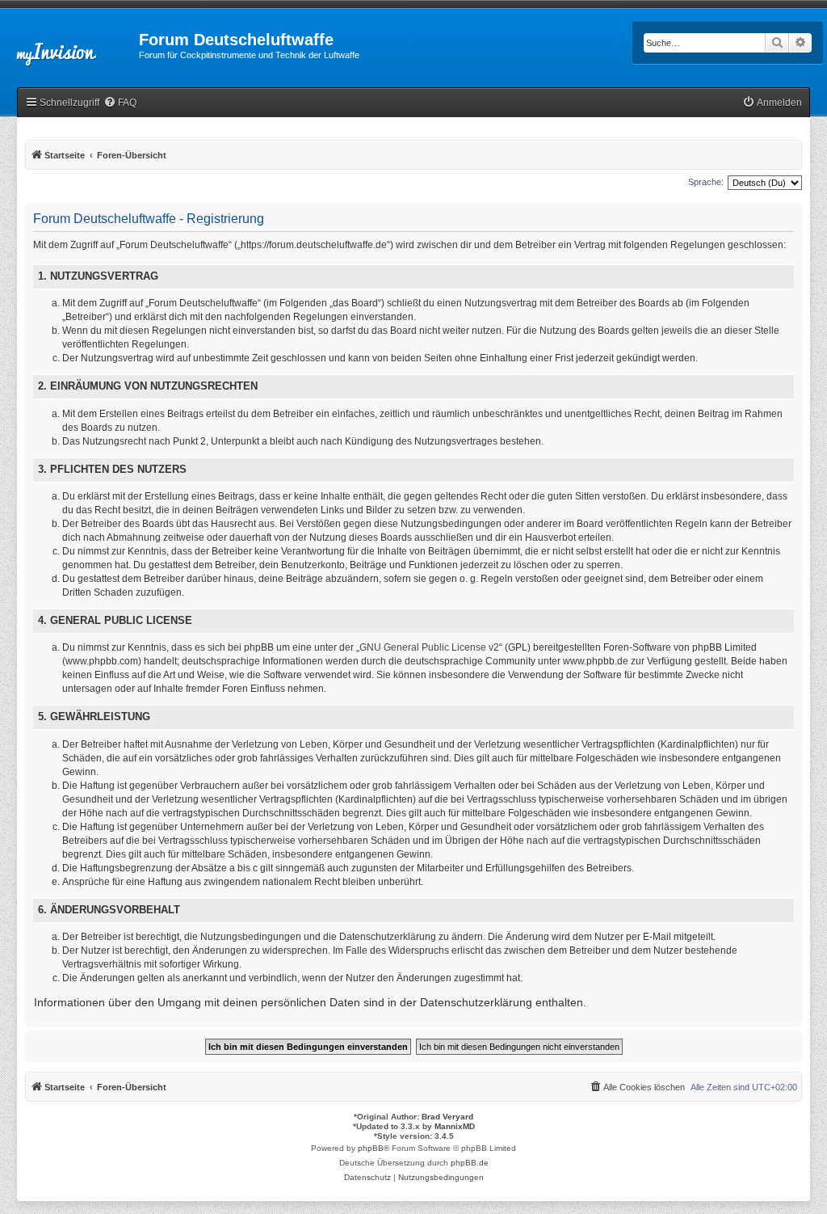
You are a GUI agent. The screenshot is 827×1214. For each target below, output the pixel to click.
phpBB (371, 1148)
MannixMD (454, 1126)
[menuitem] (119, 103)
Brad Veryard (447, 1116)
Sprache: (706, 182)
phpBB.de (470, 1162)
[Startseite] (69, 44)
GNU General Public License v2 (429, 647)
